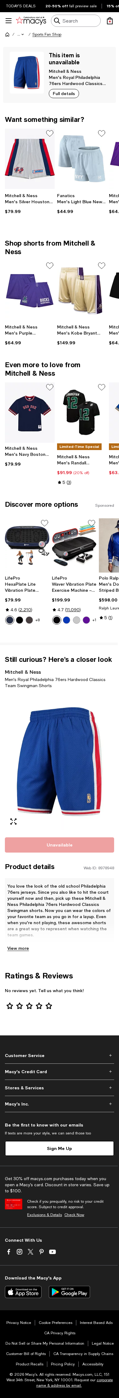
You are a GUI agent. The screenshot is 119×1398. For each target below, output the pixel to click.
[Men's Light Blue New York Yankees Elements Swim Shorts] (82, 159)
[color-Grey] (76, 620)
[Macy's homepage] (7, 34)
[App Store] (23, 1292)
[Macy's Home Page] (31, 20)
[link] (30, 204)
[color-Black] (19, 620)
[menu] (8, 20)
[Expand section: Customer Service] (59, 1055)
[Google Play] (69, 1292)
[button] (21, 34)
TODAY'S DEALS (21, 6)
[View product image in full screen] (13, 821)
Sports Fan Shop (46, 34)
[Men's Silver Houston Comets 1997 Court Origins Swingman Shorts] (30, 159)
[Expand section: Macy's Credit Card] (59, 1072)
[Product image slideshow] (59, 762)
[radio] (10, 620)
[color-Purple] (86, 620)
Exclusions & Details (44, 1215)
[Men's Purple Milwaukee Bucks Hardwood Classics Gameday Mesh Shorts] (30, 291)
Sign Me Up (59, 1148)
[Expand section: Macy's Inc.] (59, 1104)
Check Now (74, 1215)
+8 (37, 620)
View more (18, 948)
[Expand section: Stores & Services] (59, 1088)
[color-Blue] (9, 620)
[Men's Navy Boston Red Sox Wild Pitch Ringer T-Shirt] (30, 412)
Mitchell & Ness (65, 71)
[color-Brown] (29, 620)
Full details (64, 93)
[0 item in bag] (110, 20)
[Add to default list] (49, 133)
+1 (94, 620)
